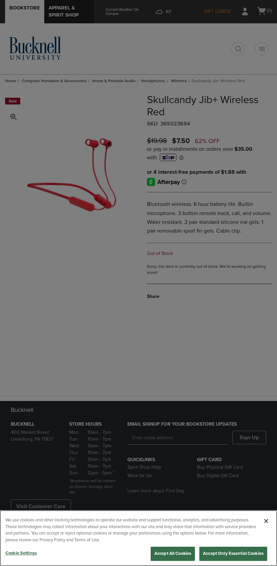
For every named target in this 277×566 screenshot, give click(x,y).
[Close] (266, 521)
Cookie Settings (21, 553)
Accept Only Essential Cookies (233, 553)
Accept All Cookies (172, 553)
